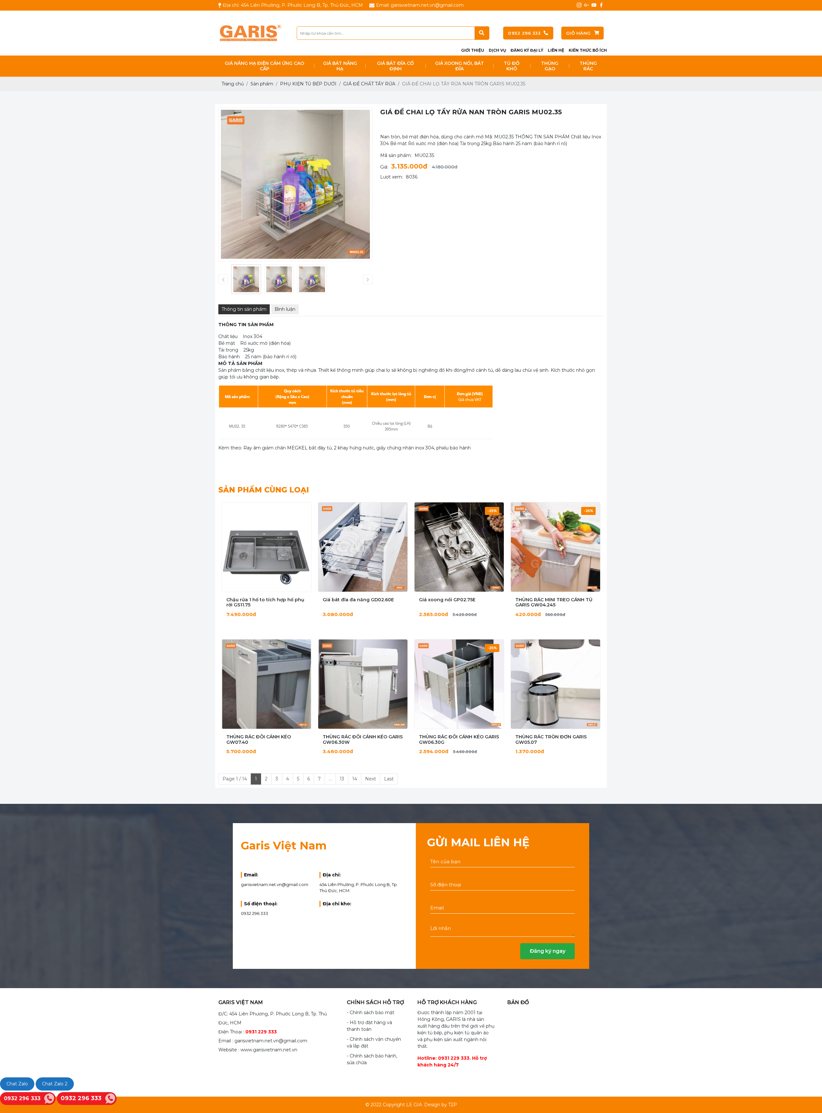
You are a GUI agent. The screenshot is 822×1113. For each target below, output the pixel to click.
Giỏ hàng (578, 33)
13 (342, 779)
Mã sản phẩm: (396, 155)
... (330, 779)
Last (389, 779)
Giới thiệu (472, 50)
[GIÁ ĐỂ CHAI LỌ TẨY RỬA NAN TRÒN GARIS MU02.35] (246, 279)
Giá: (384, 167)
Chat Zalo (17, 1084)
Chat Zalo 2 (54, 1084)
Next (370, 779)
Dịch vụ (497, 50)
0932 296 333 (524, 33)
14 (354, 779)
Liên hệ (556, 50)
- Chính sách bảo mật (370, 1012)
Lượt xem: (391, 177)
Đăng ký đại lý (527, 50)
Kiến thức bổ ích (588, 50)
